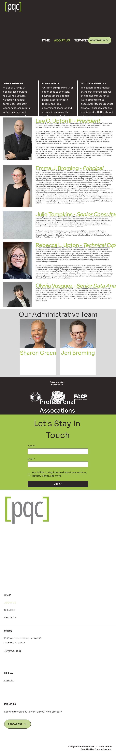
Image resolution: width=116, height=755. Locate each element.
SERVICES (9, 610)
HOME (7, 595)
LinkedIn (9, 680)
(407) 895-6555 (12, 650)
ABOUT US (10, 602)
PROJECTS (10, 617)
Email (31, 459)
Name (32, 445)
